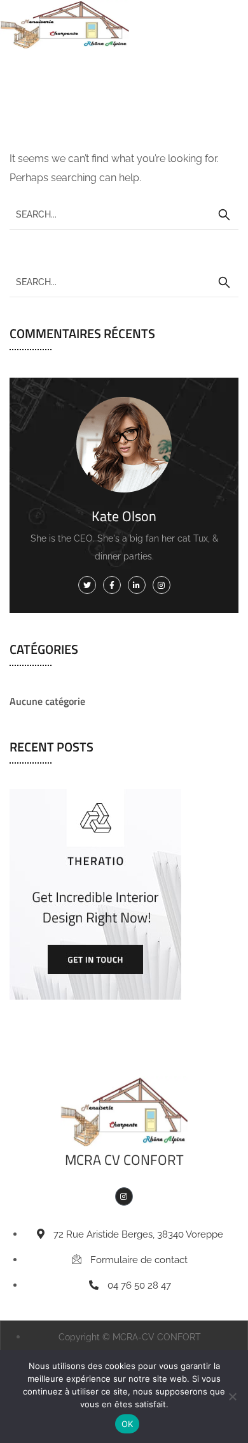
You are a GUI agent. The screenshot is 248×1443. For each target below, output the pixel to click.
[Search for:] (124, 214)
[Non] (232, 1396)
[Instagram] (124, 1196)
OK (127, 1424)
